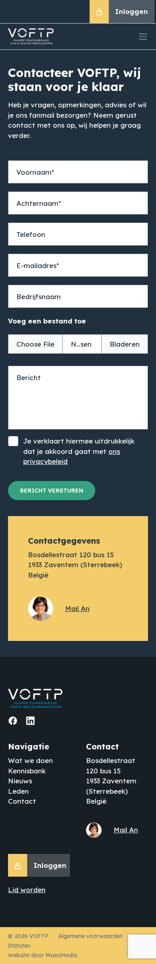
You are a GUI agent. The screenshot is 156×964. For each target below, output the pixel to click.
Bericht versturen (51, 490)
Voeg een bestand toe (47, 321)
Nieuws (20, 781)
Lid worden (27, 889)
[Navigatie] (143, 36)
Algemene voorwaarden (90, 936)
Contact (22, 801)
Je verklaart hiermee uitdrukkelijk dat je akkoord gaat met (78, 451)
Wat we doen (30, 760)
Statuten (19, 945)
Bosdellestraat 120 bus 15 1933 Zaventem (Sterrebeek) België (75, 564)
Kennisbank (27, 771)
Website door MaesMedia (42, 955)
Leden (18, 791)
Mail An (77, 608)
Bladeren (125, 344)
